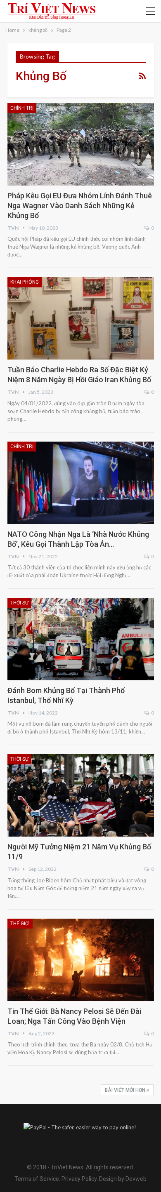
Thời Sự (19, 603)
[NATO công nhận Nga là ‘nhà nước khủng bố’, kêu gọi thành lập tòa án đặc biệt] (80, 483)
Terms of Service (36, 1179)
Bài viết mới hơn (126, 1090)
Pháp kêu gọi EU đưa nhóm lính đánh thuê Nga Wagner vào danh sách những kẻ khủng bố (79, 205)
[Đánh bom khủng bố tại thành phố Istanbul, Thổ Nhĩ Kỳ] (80, 639)
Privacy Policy (79, 1179)
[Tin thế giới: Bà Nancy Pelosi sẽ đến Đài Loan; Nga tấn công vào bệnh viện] (80, 960)
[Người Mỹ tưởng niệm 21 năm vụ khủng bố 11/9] (80, 795)
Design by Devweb (122, 1179)
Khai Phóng (24, 282)
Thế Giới (20, 923)
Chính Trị (21, 108)
